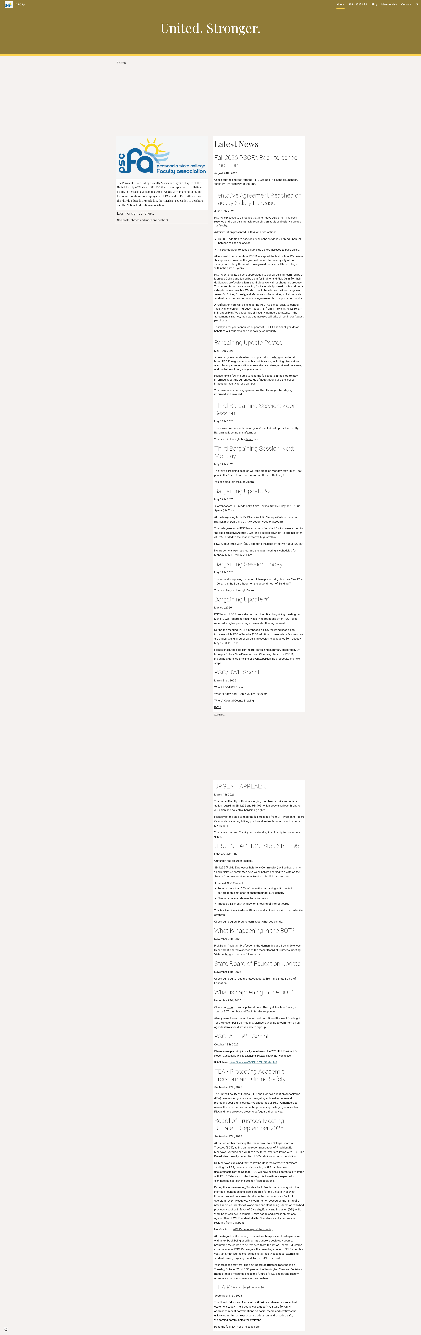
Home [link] (340, 4)
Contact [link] (406, 4)
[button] (417, 5)
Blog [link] (374, 4)
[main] (210, 28)
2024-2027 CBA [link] (357, 4)
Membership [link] (389, 4)
